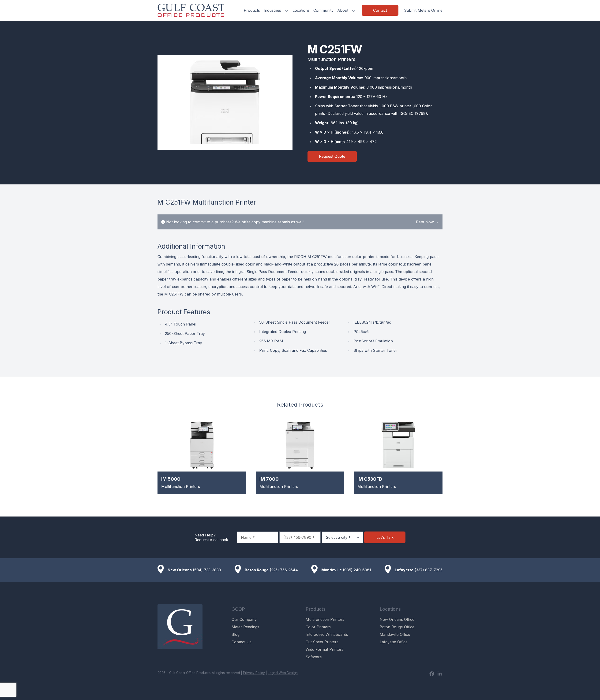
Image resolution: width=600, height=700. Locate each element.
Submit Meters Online (423, 10)
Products (252, 10)
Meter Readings (245, 627)
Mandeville (331, 570)
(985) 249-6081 (357, 570)
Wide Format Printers (324, 649)
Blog (236, 634)
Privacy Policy (254, 673)
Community (323, 10)
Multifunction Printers (325, 619)
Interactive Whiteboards (327, 634)
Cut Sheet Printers (322, 642)
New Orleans (180, 570)
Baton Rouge (257, 570)
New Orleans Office (397, 619)
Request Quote (332, 156)
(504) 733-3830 (207, 570)
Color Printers (318, 627)
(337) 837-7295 (428, 570)
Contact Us (241, 642)
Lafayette (404, 570)
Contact (380, 10)
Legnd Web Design (283, 673)
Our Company (244, 619)
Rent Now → (427, 222)
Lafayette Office (394, 642)
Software (314, 657)
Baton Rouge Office (397, 627)
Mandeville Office (395, 634)
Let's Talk (385, 537)
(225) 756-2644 (284, 570)
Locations (301, 10)
